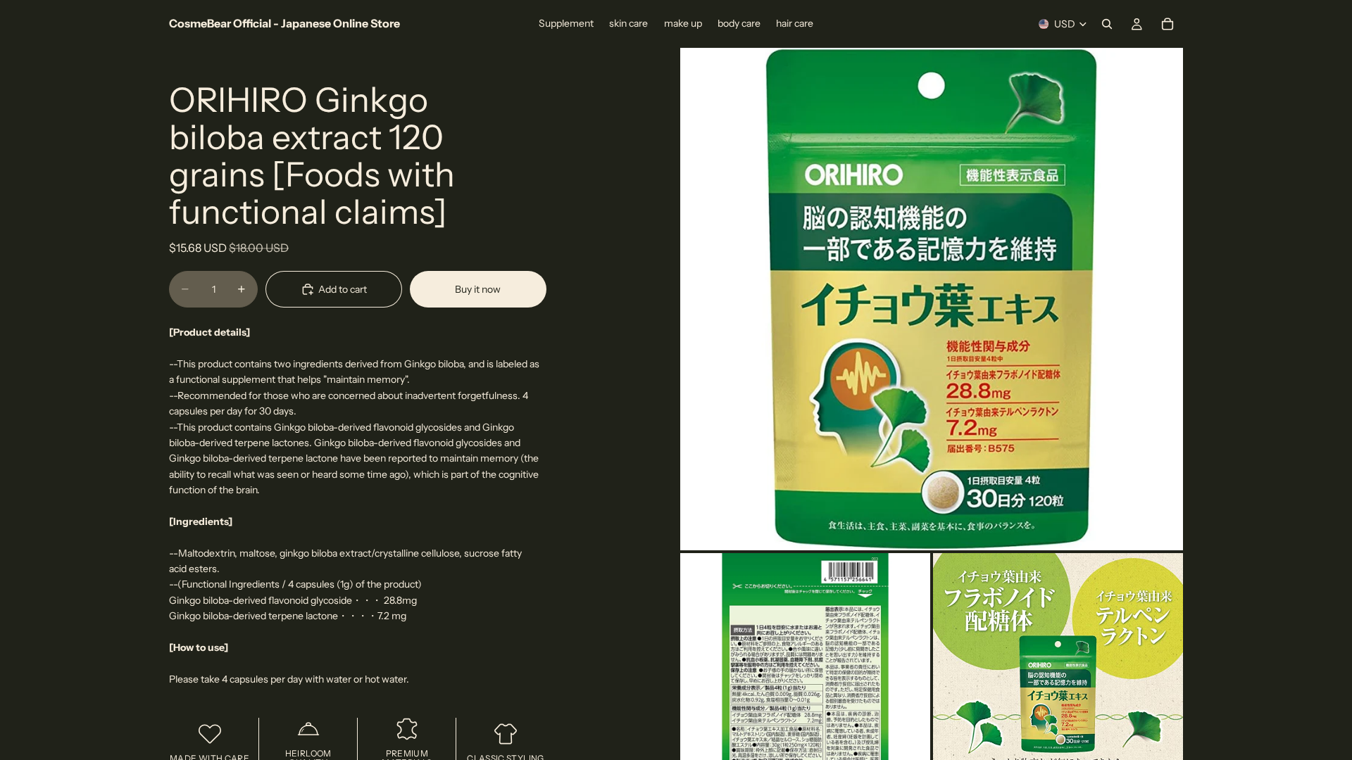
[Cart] (1167, 23)
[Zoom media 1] (931, 299)
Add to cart (342, 289)
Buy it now (478, 289)
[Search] (1106, 23)
